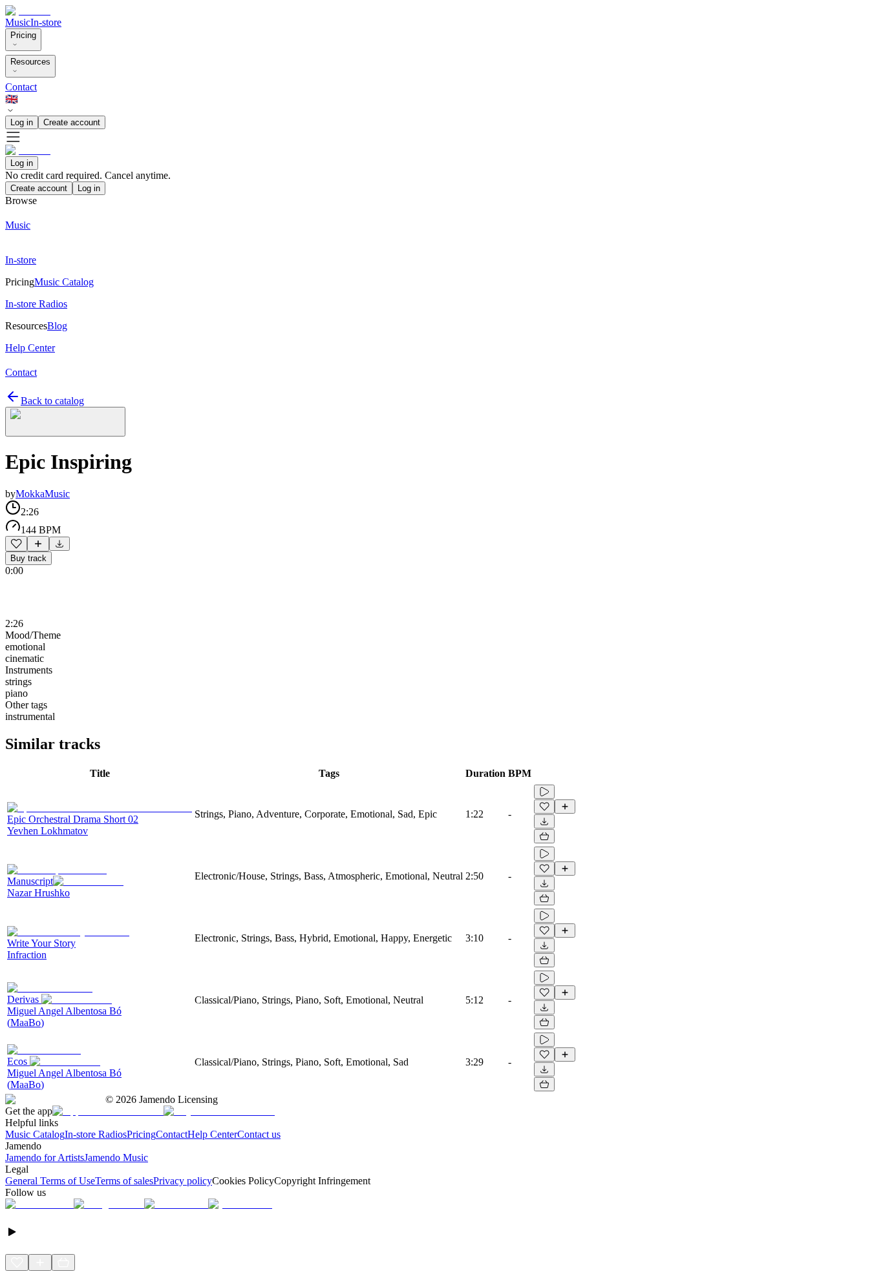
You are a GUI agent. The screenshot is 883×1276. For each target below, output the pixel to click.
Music (17, 22)
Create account (71, 122)
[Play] (65, 422)
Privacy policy (182, 1180)
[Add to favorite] (16, 543)
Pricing (23, 35)
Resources (30, 62)
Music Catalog (35, 1134)
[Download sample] (59, 544)
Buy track (28, 558)
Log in (21, 122)
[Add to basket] (544, 836)
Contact (21, 86)
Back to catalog (52, 400)
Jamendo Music (116, 1157)
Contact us (259, 1134)
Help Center (212, 1134)
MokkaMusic (43, 493)
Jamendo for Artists (44, 1157)
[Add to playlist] (38, 543)
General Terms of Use (50, 1180)
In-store (45, 22)
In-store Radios (96, 1134)
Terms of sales (124, 1180)
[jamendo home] (27, 10)
